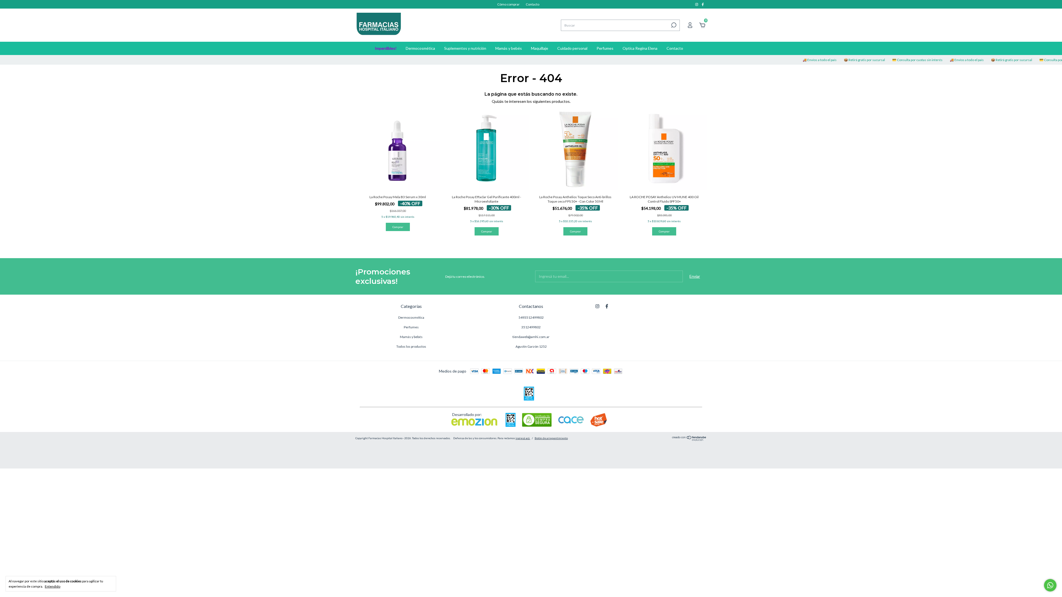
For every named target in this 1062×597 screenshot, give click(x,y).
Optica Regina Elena (640, 48)
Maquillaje (539, 48)
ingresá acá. (523, 438)
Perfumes (605, 48)
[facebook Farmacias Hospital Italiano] (702, 4)
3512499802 (531, 327)
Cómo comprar (508, 4)
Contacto (532, 4)
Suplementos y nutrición (465, 48)
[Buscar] (673, 25)
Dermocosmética (420, 48)
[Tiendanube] (689, 439)
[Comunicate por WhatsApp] (1050, 585)
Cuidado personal (572, 48)
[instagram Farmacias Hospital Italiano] (697, 4)
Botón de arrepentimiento (551, 438)
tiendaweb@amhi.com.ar (531, 337)
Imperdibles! (386, 48)
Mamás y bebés (508, 48)
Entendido (52, 586)
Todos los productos (411, 346)
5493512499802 (531, 317)
